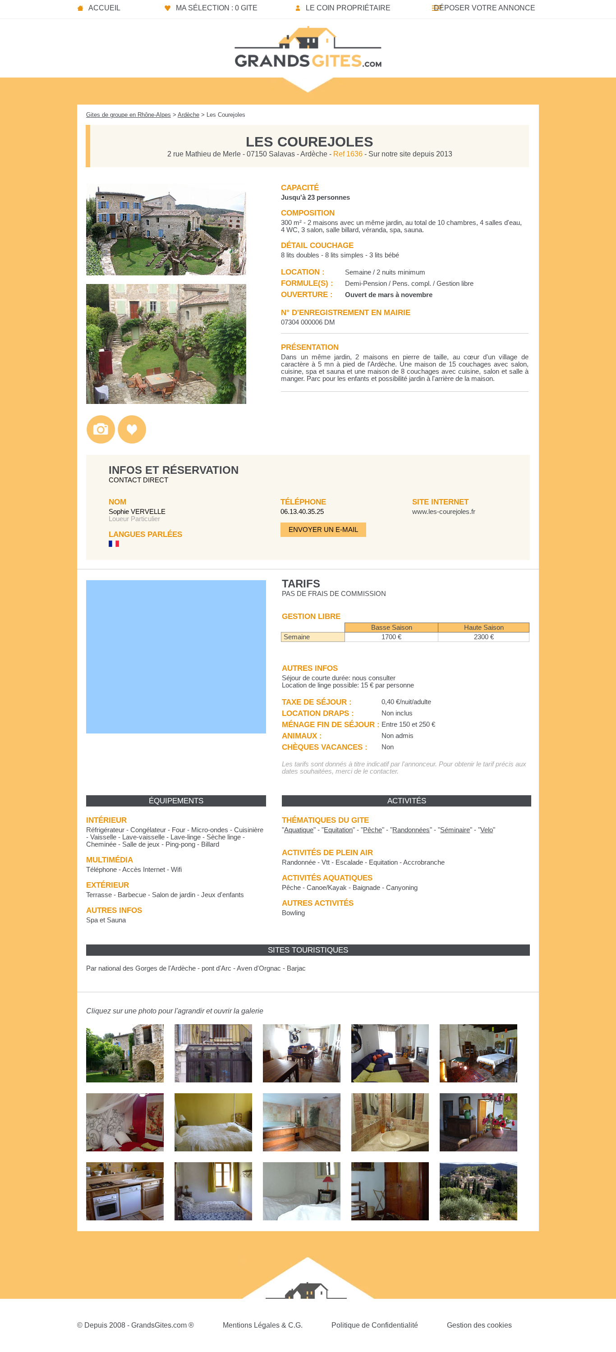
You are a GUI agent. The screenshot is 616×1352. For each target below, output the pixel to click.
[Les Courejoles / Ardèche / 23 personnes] (166, 273)
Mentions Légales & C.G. (263, 1325)
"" (299, 830)
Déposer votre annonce (484, 8)
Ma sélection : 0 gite (216, 8)
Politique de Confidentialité (374, 1325)
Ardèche (188, 114)
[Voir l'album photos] (100, 441)
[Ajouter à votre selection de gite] (132, 441)
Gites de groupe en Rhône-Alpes (128, 114)
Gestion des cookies (479, 1325)
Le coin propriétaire (348, 8)
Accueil (104, 8)
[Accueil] (308, 44)
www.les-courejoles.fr (443, 511)
